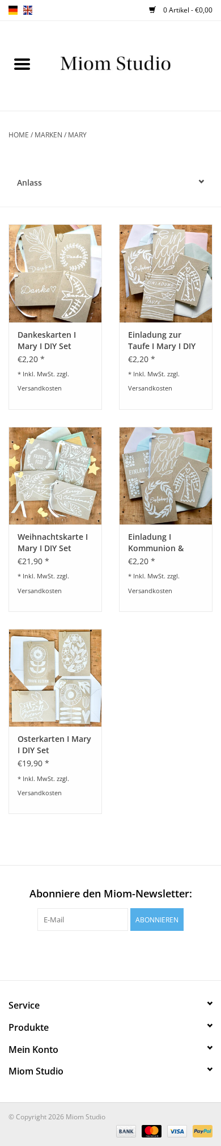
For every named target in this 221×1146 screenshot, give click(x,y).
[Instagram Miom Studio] (141, 954)
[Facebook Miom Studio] (80, 954)
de (13, 10)
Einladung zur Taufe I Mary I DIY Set (162, 340)
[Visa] (176, 1130)
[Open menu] (22, 63)
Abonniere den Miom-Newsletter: (110, 894)
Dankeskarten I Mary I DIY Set (47, 340)
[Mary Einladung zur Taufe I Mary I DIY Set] (165, 273)
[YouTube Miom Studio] (121, 954)
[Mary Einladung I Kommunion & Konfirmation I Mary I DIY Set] (165, 476)
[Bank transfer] (125, 1130)
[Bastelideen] (132, 65)
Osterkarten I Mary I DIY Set (54, 744)
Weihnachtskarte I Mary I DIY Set (53, 542)
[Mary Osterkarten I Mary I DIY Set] (55, 678)
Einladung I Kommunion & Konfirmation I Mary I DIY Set (156, 542)
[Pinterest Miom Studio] (100, 954)
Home (18, 135)
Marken (48, 135)
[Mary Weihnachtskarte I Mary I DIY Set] (55, 476)
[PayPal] (200, 1130)
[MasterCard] (150, 1130)
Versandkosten (40, 388)
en (27, 10)
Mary (77, 135)
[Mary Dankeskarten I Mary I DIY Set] (55, 273)
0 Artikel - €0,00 (187, 10)
